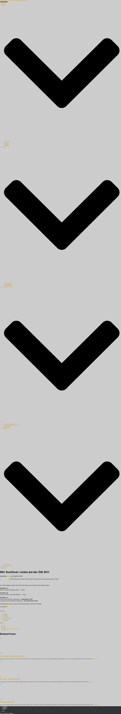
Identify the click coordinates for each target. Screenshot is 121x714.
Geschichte (7, 142)
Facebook (4, 710)
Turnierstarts (5, 619)
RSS (3, 711)
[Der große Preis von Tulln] (11, 697)
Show (4, 615)
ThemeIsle (11, 713)
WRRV (4, 626)
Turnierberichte (6, 618)
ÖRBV (4, 625)
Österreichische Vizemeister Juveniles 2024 (12, 656)
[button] (62, 140)
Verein (4, 620)
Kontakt (4, 567)
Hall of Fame (7, 427)
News (6, 606)
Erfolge (6, 143)
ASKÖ (4, 613)
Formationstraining (9, 284)
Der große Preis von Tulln (7, 702)
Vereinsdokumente (8, 565)
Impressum (5, 707)
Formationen (7, 426)
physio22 (4, 629)
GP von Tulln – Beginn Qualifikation (10, 679)
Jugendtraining (8, 285)
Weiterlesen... (95, 658)
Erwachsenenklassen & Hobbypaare (12, 425)
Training (4, 617)
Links (4, 566)
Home (4, 4)
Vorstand (7, 141)
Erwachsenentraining (9, 286)
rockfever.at (5, 706)
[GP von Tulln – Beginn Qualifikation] (11, 675)
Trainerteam (7, 145)
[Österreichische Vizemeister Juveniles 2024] (11, 652)
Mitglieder (7, 144)
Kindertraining (8, 283)
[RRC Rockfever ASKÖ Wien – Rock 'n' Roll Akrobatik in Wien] (13, 0)
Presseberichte (8, 564)
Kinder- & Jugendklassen (10, 423)
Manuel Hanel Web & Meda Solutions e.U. (11, 628)
